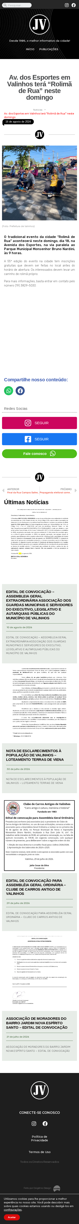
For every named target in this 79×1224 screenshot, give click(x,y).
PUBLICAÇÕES (48, 49)
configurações (13, 1210)
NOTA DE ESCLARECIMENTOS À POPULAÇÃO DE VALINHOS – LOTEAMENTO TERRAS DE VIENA (35, 755)
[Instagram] (66, 5)
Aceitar (12, 1217)
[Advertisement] (39, 334)
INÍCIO (30, 49)
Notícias (37, 109)
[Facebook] (73, 5)
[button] (8, 390)
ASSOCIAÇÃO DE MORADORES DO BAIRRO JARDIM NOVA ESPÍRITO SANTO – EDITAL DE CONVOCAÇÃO (36, 1023)
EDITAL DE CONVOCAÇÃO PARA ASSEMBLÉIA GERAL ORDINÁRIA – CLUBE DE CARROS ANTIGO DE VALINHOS (36, 887)
